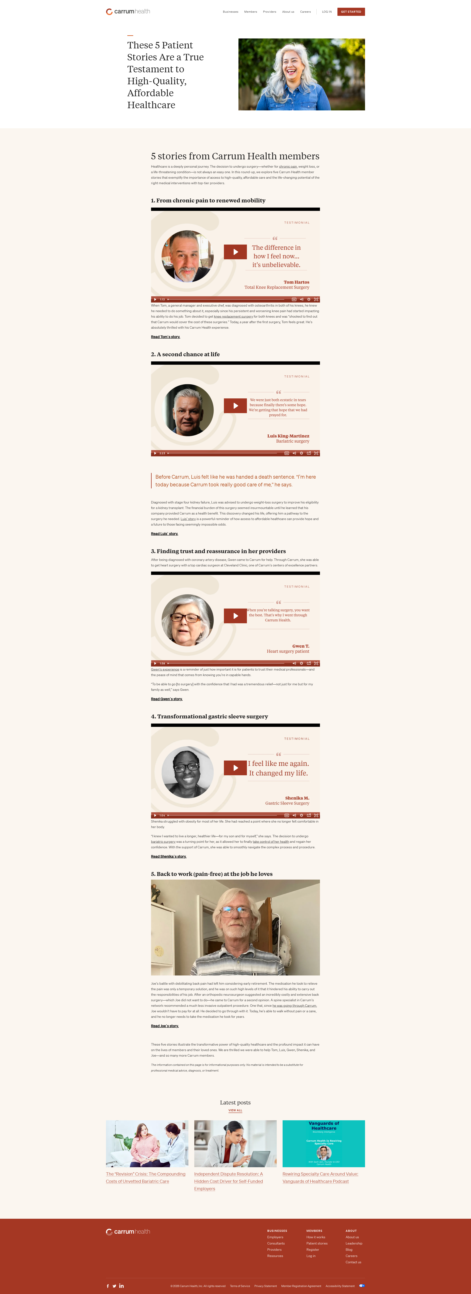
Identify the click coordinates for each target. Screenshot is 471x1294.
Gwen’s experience (165, 669)
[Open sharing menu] (309, 453)
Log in (311, 1256)
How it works (316, 1237)
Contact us (353, 1262)
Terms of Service (240, 1286)
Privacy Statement (265, 1286)
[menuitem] (230, 12)
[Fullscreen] (316, 299)
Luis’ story (188, 519)
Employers (275, 1237)
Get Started (351, 11)
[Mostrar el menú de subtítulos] (287, 815)
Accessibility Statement (340, 1286)
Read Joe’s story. (165, 1025)
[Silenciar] (294, 815)
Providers (274, 1249)
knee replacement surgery (233, 316)
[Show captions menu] (294, 299)
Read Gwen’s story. (167, 699)
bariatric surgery (163, 841)
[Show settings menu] (309, 299)
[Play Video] (154, 299)
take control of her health (271, 841)
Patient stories (317, 1243)
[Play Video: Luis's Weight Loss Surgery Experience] (235, 405)
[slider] (228, 299)
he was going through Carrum (294, 1005)
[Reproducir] (154, 815)
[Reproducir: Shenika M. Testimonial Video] (235, 768)
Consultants (276, 1243)
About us (352, 1237)
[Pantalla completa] (316, 815)
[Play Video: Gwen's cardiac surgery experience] (235, 616)
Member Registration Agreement (301, 1286)
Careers (351, 1256)
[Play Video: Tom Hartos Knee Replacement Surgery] (235, 252)
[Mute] (301, 299)
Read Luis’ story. (164, 533)
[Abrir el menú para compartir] (309, 815)
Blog (349, 1249)
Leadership (354, 1243)
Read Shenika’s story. (168, 856)
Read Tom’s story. (165, 336)
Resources (275, 1256)
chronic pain (288, 166)
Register (313, 1249)
